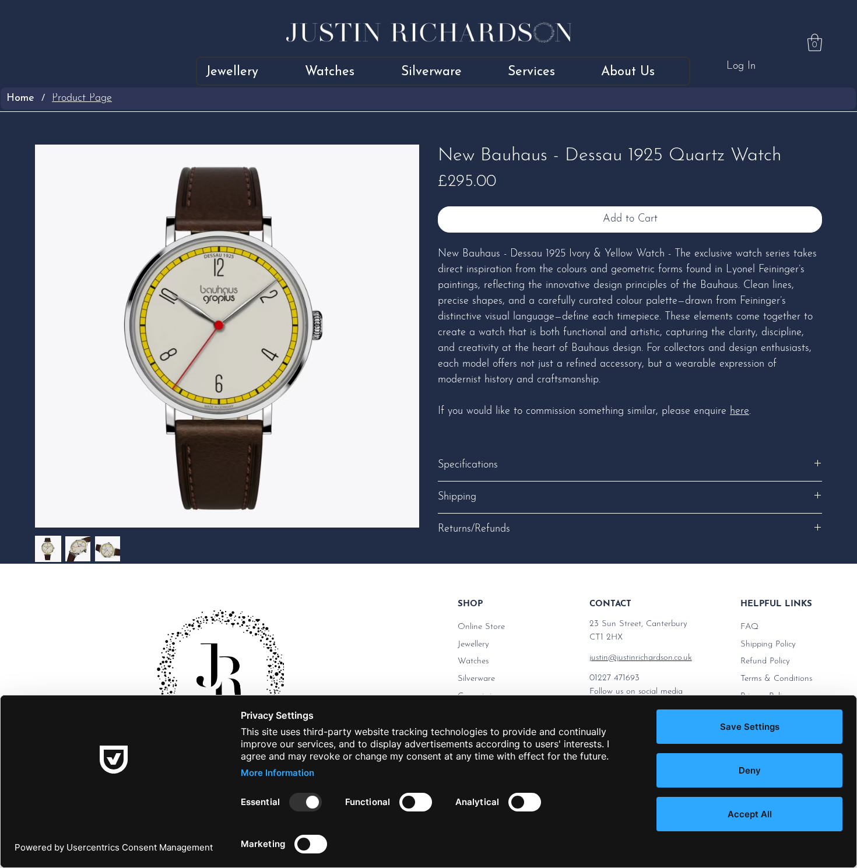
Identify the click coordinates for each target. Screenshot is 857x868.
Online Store (481, 627)
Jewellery (473, 644)
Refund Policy (765, 661)
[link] (814, 42)
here (739, 411)
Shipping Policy (768, 644)
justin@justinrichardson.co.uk (640, 657)
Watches (473, 661)
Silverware (476, 678)
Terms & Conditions (776, 678)
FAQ (749, 627)
